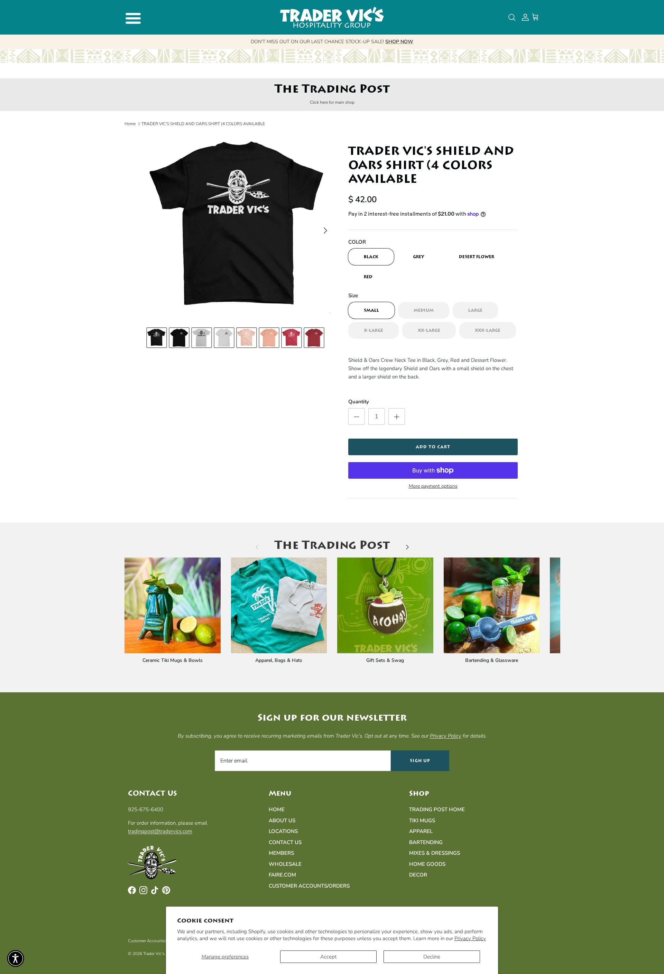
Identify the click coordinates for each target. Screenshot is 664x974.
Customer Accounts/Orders (309, 885)
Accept (328, 956)
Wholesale (285, 864)
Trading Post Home (437, 809)
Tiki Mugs (422, 820)
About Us (282, 820)
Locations (283, 831)
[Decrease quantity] (356, 416)
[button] (15, 958)
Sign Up (420, 760)
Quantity (358, 401)
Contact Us (285, 842)
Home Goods (427, 864)
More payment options (433, 486)
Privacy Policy (470, 938)
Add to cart (433, 446)
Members (281, 853)
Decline (431, 956)
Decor (418, 874)
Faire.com (282, 874)
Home (130, 124)
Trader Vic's (154, 953)
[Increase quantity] (396, 416)
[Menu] (132, 17)
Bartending (426, 842)
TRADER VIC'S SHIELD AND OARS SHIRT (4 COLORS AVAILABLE (203, 124)
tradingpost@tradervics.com (160, 831)
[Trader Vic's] (332, 17)
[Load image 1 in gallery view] (239, 227)
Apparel (421, 831)
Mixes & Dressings (434, 853)
